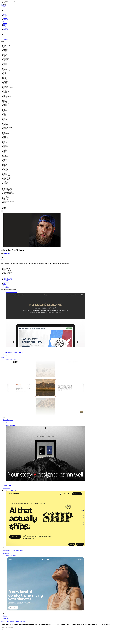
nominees (5, 16)
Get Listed (5, 39)
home (4, 14)
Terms (17, 621)
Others (4, 284)
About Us (3, 621)
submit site (3, 6)
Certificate (25, 621)
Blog (21, 621)
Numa (5, 616)
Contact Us (8, 621)
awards (5, 15)
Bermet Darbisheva (7, 422)
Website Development (8, 278)
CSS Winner (3, 5)
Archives (13, 621)
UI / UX (5, 283)
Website (4, 4)
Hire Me (2, 259)
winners (2, 357)
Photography (6, 286)
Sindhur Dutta (6, 488)
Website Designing (7, 279)
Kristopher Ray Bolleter (8, 355)
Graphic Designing (7, 280)
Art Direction (6, 282)
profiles (5, 18)
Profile (3, 2)
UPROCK (5, 618)
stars (4, 25)
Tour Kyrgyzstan (8, 420)
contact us (5, 28)
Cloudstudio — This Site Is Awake (13, 550)
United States (7, 253)
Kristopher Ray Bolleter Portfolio (13, 352)
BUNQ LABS (7, 485)
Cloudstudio (6, 553)
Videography (6, 287)
